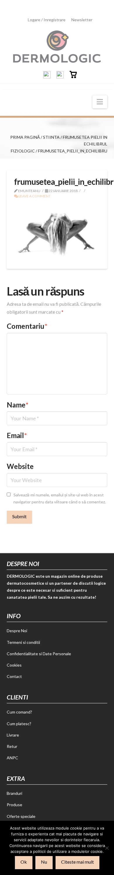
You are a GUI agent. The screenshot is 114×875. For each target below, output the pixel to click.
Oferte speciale (21, 816)
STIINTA (51, 137)
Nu (44, 862)
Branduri (14, 793)
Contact (14, 676)
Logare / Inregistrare (46, 19)
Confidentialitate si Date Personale (39, 653)
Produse (14, 804)
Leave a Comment (34, 196)
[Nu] (107, 848)
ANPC (12, 757)
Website (20, 466)
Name (17, 404)
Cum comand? (19, 711)
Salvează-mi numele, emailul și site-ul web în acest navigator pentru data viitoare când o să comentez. (59, 498)
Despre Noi (17, 630)
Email (17, 435)
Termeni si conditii (23, 642)
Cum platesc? (19, 723)
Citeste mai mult (77, 862)
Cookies (14, 665)
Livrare (13, 734)
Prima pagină (25, 137)
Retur (12, 746)
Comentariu (27, 326)
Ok (23, 862)
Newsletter (81, 19)
